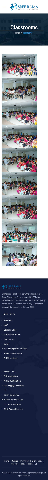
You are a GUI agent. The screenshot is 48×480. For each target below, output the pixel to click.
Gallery (6, 344)
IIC (5, 390)
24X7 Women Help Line (13, 409)
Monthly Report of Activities (15, 349)
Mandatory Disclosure (13, 353)
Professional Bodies (12, 334)
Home (17, 33)
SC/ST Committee (11, 395)
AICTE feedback (10, 358)
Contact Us (32, 464)
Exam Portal (37, 461)
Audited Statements (12, 404)
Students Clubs (10, 330)
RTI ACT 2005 (9, 371)
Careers (15, 461)
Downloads (24, 461)
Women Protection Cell (13, 400)
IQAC (6, 325)
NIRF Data (8, 320)
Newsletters (9, 339)
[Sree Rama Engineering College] (24, 6)
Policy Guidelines (11, 376)
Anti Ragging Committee (14, 386)
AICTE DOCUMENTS (12, 381)
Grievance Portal (18, 464)
